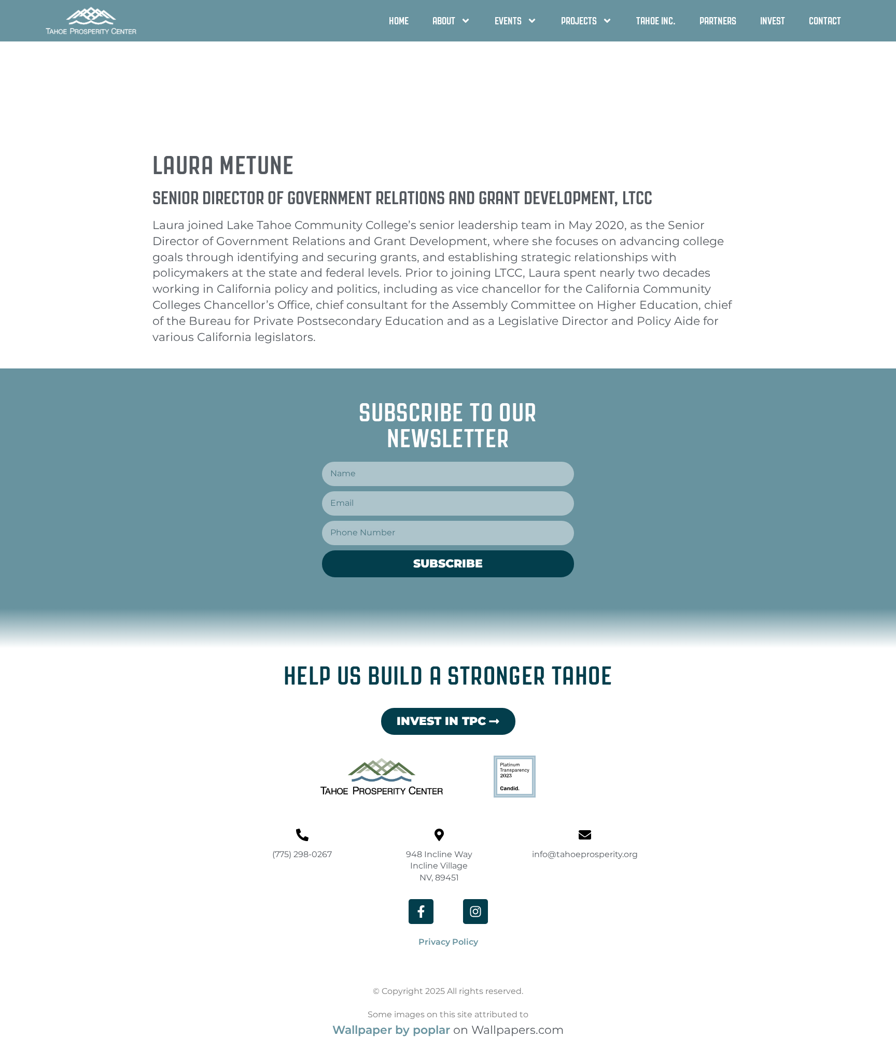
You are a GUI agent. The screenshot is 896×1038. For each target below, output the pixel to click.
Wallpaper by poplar (391, 1030)
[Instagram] (475, 911)
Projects (579, 20)
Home (399, 20)
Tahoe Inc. (656, 20)
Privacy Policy (448, 942)
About (443, 20)
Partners (717, 20)
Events (508, 20)
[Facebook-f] (421, 911)
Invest (772, 20)
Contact (825, 20)
